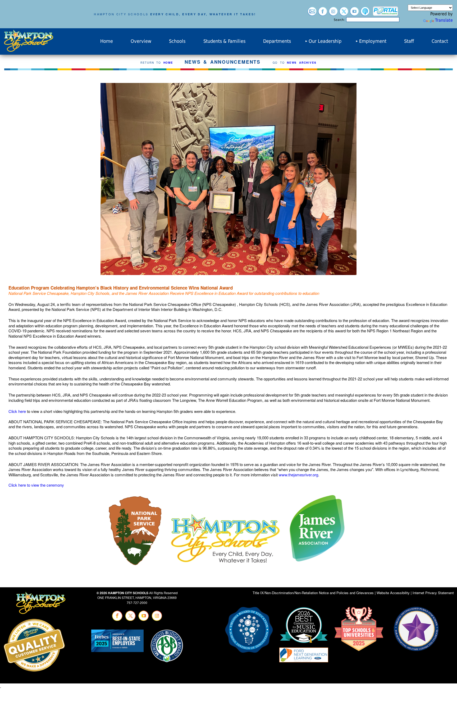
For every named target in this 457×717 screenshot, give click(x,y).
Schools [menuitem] (177, 41)
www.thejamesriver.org (298, 474)
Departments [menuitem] (277, 41)
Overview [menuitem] (141, 41)
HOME (168, 62)
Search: (339, 20)
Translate (444, 20)
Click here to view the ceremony (36, 485)
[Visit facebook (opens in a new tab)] (322, 13)
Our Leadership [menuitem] (325, 41)
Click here (17, 411)
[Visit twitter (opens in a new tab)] (344, 13)
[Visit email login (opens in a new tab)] (312, 13)
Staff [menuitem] (409, 41)
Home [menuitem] (106, 41)
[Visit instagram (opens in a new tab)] (333, 13)
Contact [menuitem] (440, 41)
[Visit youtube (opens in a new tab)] (354, 13)
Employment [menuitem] (372, 41)
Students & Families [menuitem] (224, 41)
